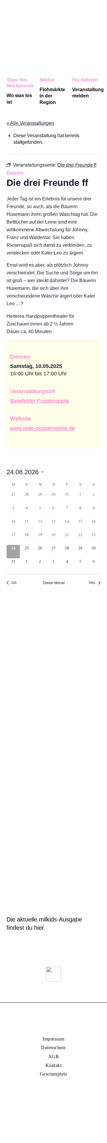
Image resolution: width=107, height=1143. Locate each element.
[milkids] (24, 10)
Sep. (92, 583)
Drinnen (15, 173)
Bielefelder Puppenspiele (39, 401)
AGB (53, 1056)
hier (39, 927)
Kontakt (53, 1065)
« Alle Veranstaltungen (30, 123)
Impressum (53, 1038)
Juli (14, 583)
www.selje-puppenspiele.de (42, 428)
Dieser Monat (53, 582)
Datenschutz (53, 1047)
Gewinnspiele (53, 1073)
